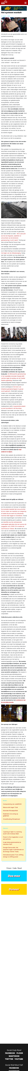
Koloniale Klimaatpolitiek (10, 810)
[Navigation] (25, 3)
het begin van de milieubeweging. (11, 253)
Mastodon (14, 1056)
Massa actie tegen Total (10, 807)
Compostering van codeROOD (12, 804)
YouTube (18, 1059)
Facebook (10, 1053)
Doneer (14, 889)
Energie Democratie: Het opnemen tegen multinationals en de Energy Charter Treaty (13, 849)
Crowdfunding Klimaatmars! (11, 819)
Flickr (20, 1053)
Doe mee (14, 876)
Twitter (9, 1059)
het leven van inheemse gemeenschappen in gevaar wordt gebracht (12, 389)
